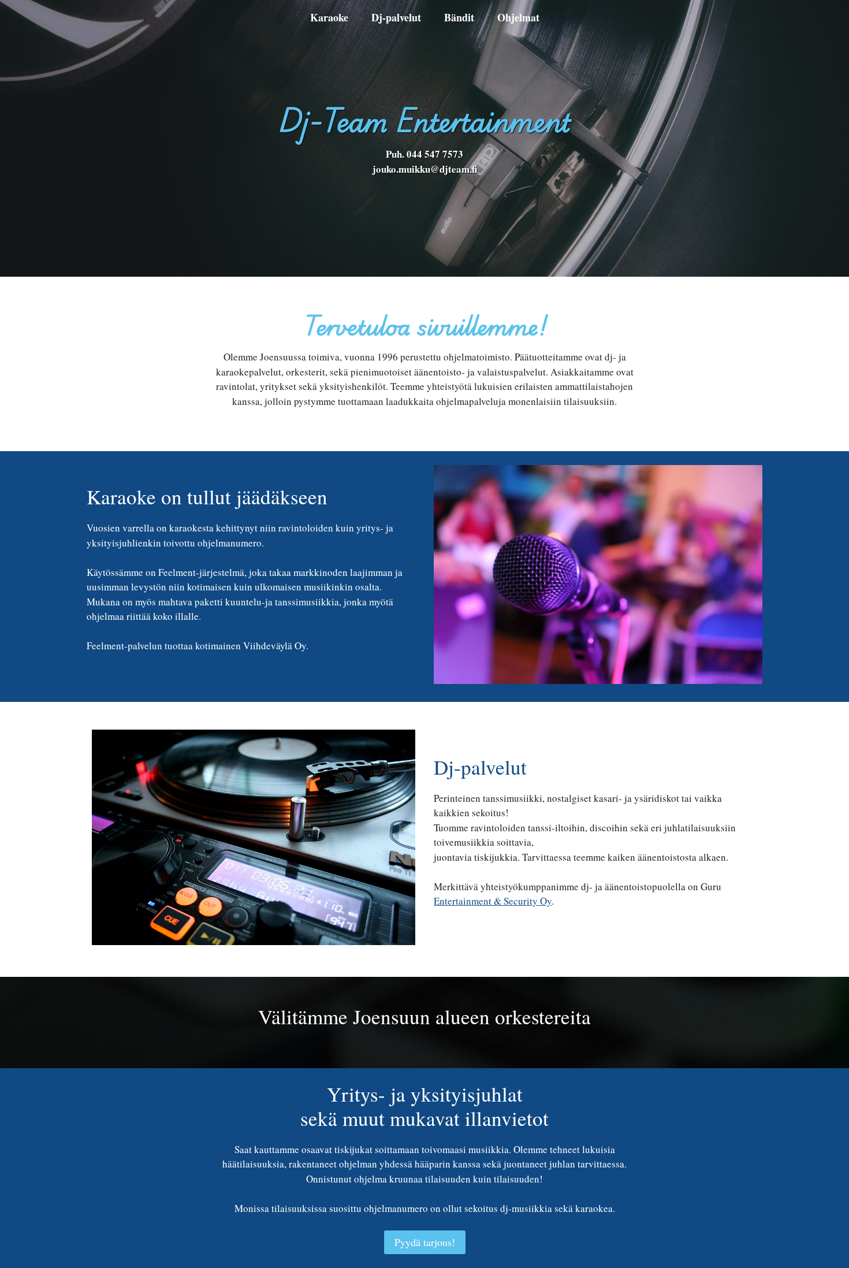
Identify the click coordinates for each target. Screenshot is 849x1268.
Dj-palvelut (396, 17)
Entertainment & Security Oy (493, 901)
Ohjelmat (518, 17)
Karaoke (329, 17)
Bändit (459, 17)
